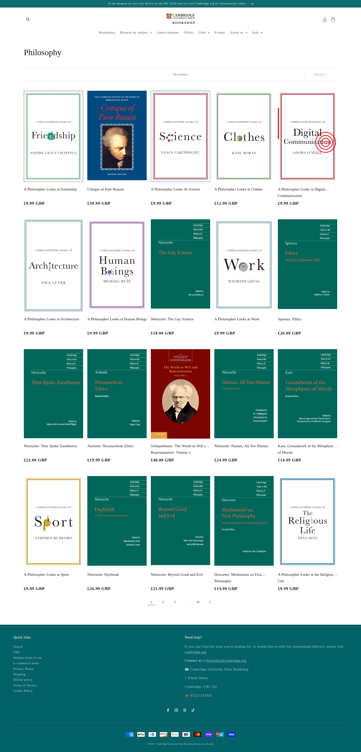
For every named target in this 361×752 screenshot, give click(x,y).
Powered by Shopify (204, 744)
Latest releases (168, 32)
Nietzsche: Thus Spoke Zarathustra (50, 446)
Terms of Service (25, 685)
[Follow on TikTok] (193, 710)
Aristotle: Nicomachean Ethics (110, 446)
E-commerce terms (26, 663)
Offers (188, 32)
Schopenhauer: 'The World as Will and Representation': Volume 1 (180, 449)
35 (198, 602)
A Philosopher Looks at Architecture (51, 319)
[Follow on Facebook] (168, 710)
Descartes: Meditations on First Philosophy (238, 577)
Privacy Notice (23, 668)
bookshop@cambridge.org (226, 660)
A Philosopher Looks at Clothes (238, 189)
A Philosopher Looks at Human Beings (117, 319)
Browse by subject (134, 32)
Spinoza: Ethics (289, 319)
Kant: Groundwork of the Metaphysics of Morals (307, 449)
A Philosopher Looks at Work (236, 319)
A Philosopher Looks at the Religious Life (306, 577)
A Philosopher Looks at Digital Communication (301, 192)
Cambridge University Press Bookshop (175, 744)
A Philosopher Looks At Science (175, 189)
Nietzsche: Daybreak (103, 574)
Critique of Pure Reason (105, 189)
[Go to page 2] (210, 602)
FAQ (16, 652)
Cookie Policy (23, 690)
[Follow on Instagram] (176, 710)
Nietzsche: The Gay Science (172, 319)
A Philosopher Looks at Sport (46, 574)
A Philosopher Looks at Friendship (50, 189)
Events (220, 32)
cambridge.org (195, 652)
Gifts (202, 32)
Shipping (19, 674)
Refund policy (23, 679)
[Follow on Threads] (185, 710)
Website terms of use (27, 657)
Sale (255, 32)
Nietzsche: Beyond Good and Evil (177, 574)
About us (237, 32)
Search (18, 646)
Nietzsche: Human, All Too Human (241, 446)
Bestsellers (107, 32)
